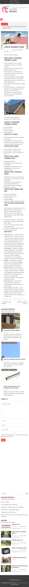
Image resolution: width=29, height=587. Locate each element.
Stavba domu (11, 2)
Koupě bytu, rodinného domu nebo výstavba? (14, 359)
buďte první (12, 51)
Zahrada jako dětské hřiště (22, 302)
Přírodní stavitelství (17, 540)
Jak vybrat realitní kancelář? (6, 302)
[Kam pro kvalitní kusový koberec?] (10, 322)
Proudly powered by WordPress (9, 583)
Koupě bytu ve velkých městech (9, 512)
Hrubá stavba (17, 26)
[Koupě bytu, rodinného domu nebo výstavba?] (10, 351)
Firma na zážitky (5, 502)
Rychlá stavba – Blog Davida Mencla (10, 509)
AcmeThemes (15, 584)
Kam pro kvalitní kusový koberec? (11, 330)
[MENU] (1, 19)
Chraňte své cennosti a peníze (19, 548)
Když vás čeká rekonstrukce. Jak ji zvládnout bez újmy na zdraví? (11, 387)
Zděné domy (17, 2)
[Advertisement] (12, 468)
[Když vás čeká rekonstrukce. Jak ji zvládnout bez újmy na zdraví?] (10, 378)
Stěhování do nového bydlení (19, 557)
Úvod (4, 26)
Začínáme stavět (12, 313)
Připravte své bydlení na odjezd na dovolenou (20, 566)
